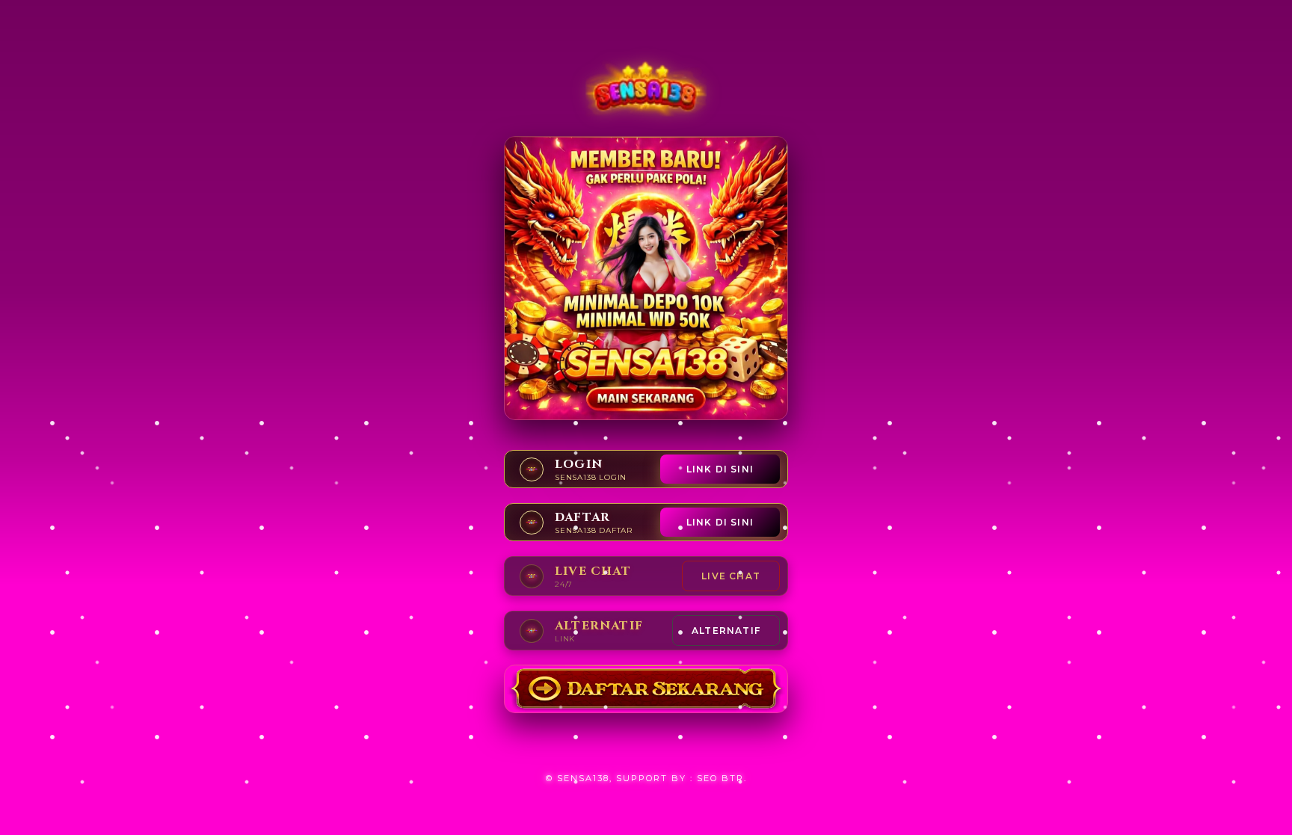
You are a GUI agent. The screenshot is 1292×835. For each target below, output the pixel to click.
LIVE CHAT (730, 576)
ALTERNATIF (726, 630)
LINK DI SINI (720, 469)
